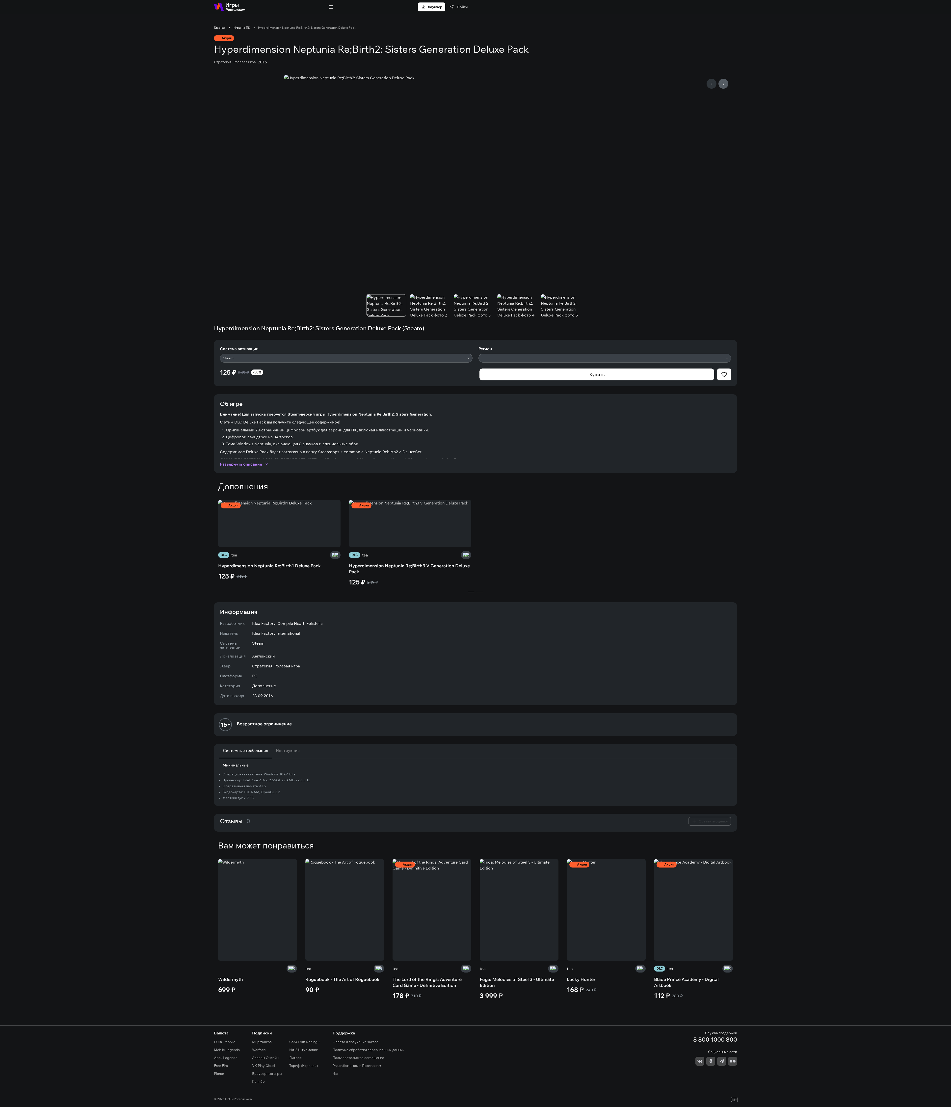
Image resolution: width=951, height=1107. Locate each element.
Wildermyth (230, 979)
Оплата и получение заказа (355, 1042)
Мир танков (262, 1042)
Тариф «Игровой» (303, 1065)
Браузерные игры (267, 1073)
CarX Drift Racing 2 (304, 1042)
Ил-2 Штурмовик (303, 1050)
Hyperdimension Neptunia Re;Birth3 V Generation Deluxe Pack (409, 569)
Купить (597, 374)
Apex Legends (225, 1057)
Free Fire (221, 1065)
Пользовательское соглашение (358, 1057)
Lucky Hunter (581, 979)
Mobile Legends (227, 1050)
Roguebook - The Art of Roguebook (342, 979)
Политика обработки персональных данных (368, 1050)
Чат (336, 1073)
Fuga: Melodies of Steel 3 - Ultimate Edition (517, 982)
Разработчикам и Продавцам (357, 1065)
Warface (259, 1050)
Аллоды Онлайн (265, 1057)
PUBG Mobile (224, 1042)
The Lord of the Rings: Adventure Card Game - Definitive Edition (427, 982)
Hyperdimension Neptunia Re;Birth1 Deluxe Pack (269, 566)
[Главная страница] (229, 7)
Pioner (219, 1073)
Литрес (295, 1057)
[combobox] (346, 358)
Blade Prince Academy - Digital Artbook (686, 982)
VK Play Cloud (263, 1065)
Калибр (258, 1081)
